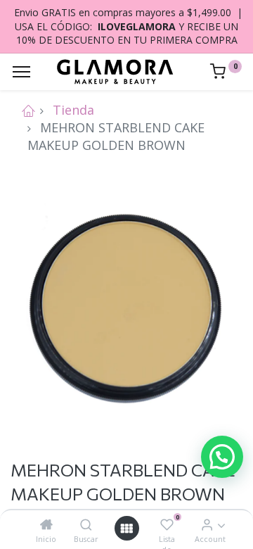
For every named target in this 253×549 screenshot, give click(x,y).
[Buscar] (86, 524)
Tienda (73, 109)
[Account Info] (207, 524)
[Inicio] (46, 524)
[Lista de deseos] (167, 524)
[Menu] (21, 72)
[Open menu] (126, 528)
